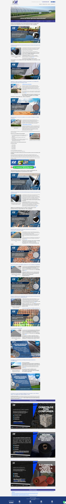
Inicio (40, 4)
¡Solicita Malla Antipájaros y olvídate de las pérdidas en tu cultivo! (20, 494)
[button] (64, 502)
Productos (44, 4)
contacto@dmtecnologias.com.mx (35, 1)
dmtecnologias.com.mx (37, 498)
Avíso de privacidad (33, 499)
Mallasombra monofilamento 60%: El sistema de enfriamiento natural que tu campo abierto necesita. (25, 431)
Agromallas (38, 21)
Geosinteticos (28, 21)
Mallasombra (18, 21)
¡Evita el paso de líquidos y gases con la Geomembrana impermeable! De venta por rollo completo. (24, 495)
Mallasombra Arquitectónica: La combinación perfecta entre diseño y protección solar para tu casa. (24, 460)
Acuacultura (48, 21)
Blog (49, 4)
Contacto (53, 4)
